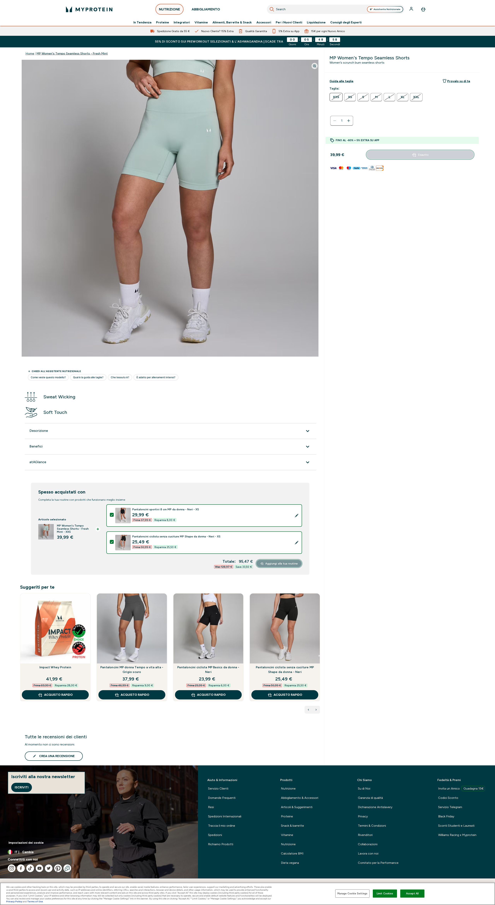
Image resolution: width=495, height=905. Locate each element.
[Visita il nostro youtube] (39, 868)
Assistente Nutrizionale (387, 9)
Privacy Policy (14, 901)
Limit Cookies (385, 893)
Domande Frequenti (222, 797)
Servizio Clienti (218, 788)
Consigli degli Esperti (346, 22)
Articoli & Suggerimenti (296, 807)
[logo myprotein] (89, 9)
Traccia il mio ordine (221, 825)
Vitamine (201, 22)
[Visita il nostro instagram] (11, 868)
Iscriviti (21, 787)
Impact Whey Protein (55, 667)
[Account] (411, 9)
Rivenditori (365, 835)
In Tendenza (142, 22)
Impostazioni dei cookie (26, 842)
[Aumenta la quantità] (348, 120)
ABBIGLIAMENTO (206, 9)
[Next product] (316, 710)
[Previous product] (308, 710)
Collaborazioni (367, 844)
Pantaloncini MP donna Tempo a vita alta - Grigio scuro (131, 670)
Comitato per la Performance (378, 862)
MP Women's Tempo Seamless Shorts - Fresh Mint (72, 53)
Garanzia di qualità (370, 797)
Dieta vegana (290, 862)
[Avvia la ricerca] (272, 9)
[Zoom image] (315, 66)
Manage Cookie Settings (352, 893)
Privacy (363, 816)
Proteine (162, 22)
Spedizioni (215, 835)
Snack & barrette (292, 825)
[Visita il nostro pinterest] (58, 868)
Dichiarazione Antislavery (375, 807)
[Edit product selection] (297, 515)
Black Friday (446, 816)
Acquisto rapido (58, 694)
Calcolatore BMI (292, 853)
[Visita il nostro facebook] (21, 868)
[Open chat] (67, 868)
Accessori (263, 22)
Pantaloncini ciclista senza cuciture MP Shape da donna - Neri (285, 670)
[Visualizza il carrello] (423, 9)
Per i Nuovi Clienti (289, 22)
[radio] (336, 97)
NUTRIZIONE (169, 9)
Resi (211, 807)
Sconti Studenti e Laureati (456, 825)
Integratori (182, 22)
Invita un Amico (461, 788)
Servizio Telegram (450, 807)
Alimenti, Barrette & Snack (232, 22)
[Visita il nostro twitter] (49, 868)
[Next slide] (319, 656)
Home (30, 53)
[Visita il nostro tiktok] (30, 868)
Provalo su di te (458, 81)
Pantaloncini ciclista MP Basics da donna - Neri (208, 670)
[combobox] (335, 9)
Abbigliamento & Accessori (299, 797)
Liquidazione (316, 22)
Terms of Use (35, 901)
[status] (341, 120)
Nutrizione (288, 788)
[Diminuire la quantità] (334, 120)
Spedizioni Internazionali (224, 816)
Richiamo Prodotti (220, 844)
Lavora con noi (368, 853)
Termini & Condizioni (372, 825)
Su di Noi (364, 788)
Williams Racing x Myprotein (457, 835)
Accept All (412, 893)
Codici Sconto (448, 797)
